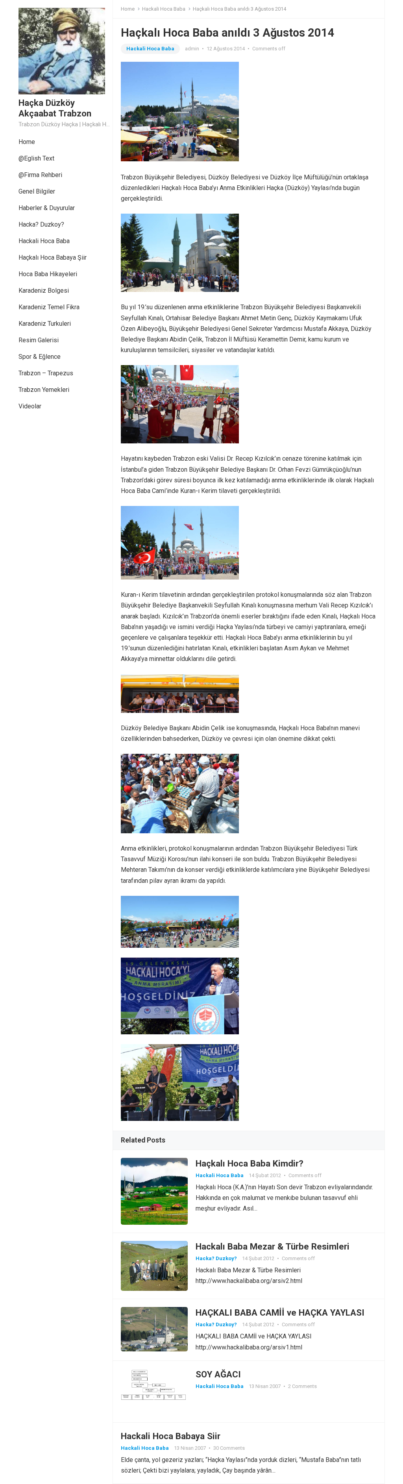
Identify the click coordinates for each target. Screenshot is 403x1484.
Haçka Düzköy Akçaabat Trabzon (54, 108)
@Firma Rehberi (40, 175)
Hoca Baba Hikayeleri (47, 274)
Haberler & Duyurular (46, 208)
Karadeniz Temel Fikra (48, 307)
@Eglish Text (36, 158)
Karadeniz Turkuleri (44, 323)
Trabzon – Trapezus (45, 373)
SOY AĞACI (218, 1374)
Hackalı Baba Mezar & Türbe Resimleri (272, 1246)
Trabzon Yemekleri (43, 389)
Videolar (29, 406)
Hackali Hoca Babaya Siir (170, 1436)
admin (192, 49)
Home (26, 142)
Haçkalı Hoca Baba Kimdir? (249, 1163)
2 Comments (302, 1386)
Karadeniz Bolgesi (43, 290)
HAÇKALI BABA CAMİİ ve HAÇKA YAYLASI (280, 1312)
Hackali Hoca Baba (44, 241)
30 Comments (229, 1448)
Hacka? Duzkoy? (41, 224)
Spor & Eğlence (39, 356)
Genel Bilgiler (36, 191)
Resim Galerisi (38, 340)
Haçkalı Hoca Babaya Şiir (52, 257)
